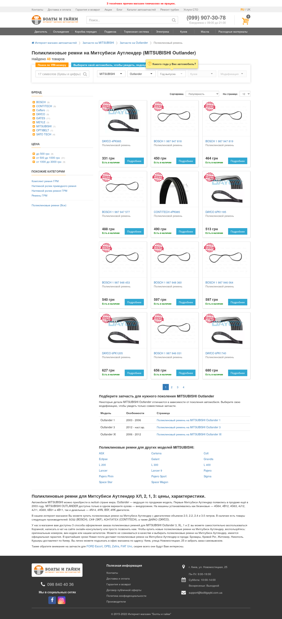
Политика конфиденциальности (126, 596)
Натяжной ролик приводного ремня (54, 186)
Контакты (37, 9)
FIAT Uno (126, 546)
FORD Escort (95, 546)
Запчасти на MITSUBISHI (98, 42)
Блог (119, 9)
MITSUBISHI (43, 126)
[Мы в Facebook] (52, 600)
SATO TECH (43, 134)
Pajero (208, 470)
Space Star (105, 482)
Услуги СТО (191, 9)
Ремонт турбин (169, 9)
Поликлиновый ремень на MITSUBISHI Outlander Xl (189, 434)
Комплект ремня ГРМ (45, 181)
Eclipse (103, 459)
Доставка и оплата (59, 9)
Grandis (208, 459)
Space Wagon (159, 482)
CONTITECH (43, 106)
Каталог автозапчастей (141, 9)
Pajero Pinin (106, 476)
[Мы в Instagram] (61, 600)
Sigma (207, 476)
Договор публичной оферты (123, 590)
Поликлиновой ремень (116, 143)
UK (248, 9)
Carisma (156, 453)
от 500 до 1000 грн (47, 157)
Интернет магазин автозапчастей (55, 42)
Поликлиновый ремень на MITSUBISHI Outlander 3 (189, 427)
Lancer (103, 470)
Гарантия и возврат (88, 9)
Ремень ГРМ (39, 195)
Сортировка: (177, 94)
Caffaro (40, 110)
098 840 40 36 (60, 584)
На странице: (230, 94)
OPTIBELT (42, 130)
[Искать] (174, 20)
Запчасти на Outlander (134, 42)
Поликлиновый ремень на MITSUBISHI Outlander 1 (189, 420)
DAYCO (40, 114)
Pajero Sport (159, 476)
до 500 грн (42, 153)
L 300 (154, 465)
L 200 (102, 465)
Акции (108, 9)
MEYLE (40, 122)
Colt (206, 453)
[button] (41, 31)
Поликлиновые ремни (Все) (49, 205)
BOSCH (40, 102)
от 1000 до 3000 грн (48, 162)
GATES (40, 118)
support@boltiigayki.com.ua (205, 592)
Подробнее (134, 161)
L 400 (207, 465)
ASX (101, 453)
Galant (155, 459)
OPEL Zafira (111, 546)
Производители (116, 601)
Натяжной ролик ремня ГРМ (49, 190)
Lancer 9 (156, 470)
